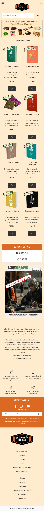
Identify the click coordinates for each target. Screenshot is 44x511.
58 (11, 129)
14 (32, 226)
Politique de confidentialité (22, 467)
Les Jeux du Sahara (12, 211)
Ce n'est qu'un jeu (32, 66)
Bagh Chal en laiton (11, 114)
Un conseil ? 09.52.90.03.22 (11, 392)
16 (32, 178)
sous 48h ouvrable (33, 392)
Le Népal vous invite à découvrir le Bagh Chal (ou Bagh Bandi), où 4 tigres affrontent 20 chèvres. (11, 123)
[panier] (41, 3)
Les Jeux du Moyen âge (12, 67)
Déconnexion (22, 498)
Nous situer (22, 259)
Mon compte (22, 482)
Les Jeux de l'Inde (32, 114)
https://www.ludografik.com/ (22, 358)
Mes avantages (22, 494)
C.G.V (22, 463)
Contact (22, 478)
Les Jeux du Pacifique (32, 164)
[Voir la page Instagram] (21, 406)
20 (32, 81)
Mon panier (22, 486)
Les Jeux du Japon (32, 211)
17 (11, 178)
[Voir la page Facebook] (15, 406)
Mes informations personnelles (22, 490)
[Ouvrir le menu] (3, 3)
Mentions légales (22, 472)
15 (11, 226)
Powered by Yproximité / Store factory (22, 508)
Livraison (22, 455)
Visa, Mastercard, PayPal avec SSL (33, 377)
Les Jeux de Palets (12, 163)
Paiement (22, 459)
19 (11, 81)
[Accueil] (22, 7)
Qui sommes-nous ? (22, 451)
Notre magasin (22, 253)
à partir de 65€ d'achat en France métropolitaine (11, 378)
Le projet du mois (22, 247)
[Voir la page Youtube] (28, 406)
